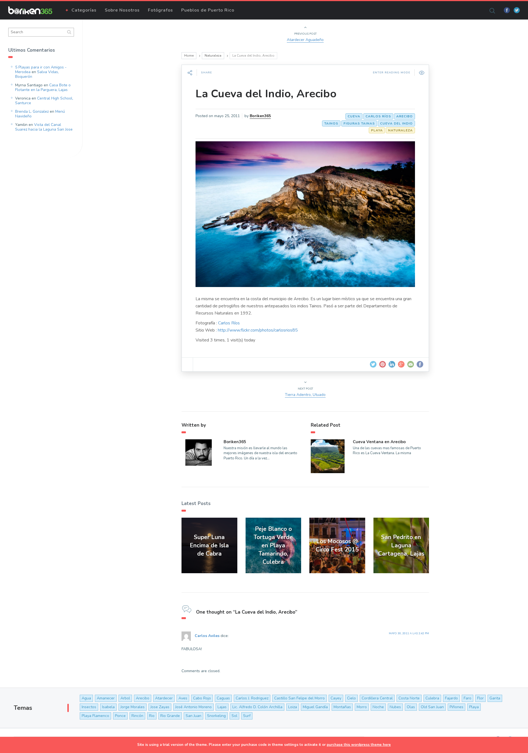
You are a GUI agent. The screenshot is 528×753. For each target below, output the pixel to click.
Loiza (292, 707)
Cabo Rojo (202, 698)
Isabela (108, 707)
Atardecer (164, 698)
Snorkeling (216, 715)
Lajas (222, 707)
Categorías (84, 10)
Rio (152, 715)
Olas (411, 707)
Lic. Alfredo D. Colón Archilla (257, 707)
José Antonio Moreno (193, 707)
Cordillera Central (377, 698)
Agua (86, 698)
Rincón (137, 715)
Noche (378, 707)
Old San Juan (432, 707)
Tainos (331, 123)
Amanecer (106, 698)
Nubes (395, 707)
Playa (377, 130)
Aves (182, 698)
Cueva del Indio (396, 123)
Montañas (342, 707)
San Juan (193, 715)
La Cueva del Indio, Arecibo (266, 93)
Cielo (351, 698)
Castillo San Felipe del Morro (299, 698)
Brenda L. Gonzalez (32, 111)
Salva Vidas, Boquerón (37, 74)
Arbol (125, 698)
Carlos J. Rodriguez (252, 698)
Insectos (89, 707)
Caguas (223, 698)
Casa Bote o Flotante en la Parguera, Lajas (43, 87)
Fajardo (451, 698)
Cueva (354, 116)
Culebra (432, 698)
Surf (247, 715)
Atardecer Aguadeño (305, 39)
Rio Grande (170, 715)
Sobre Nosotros (122, 10)
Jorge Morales (132, 707)
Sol (234, 715)
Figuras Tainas (359, 123)
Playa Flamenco (95, 715)
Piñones (456, 707)
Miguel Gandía (315, 707)
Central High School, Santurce (44, 101)
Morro (362, 707)
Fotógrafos (160, 10)
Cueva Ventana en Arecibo (379, 442)
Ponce (120, 715)
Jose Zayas (159, 707)
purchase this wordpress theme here (359, 744)
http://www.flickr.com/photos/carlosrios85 (258, 330)
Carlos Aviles (207, 636)
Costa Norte (409, 698)
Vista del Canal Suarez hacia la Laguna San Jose (44, 127)
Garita (495, 698)
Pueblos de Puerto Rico (207, 10)
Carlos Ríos (378, 116)
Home (189, 55)
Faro (467, 698)
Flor (480, 698)
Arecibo (404, 116)
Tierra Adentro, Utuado (305, 394)
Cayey (336, 698)
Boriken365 (260, 115)
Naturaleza (213, 55)
